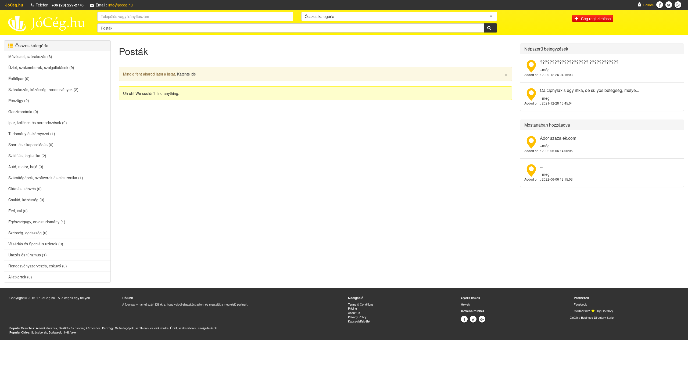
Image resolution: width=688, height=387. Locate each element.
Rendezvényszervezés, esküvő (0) (37, 265)
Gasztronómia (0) (23, 111)
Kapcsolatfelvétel (359, 321)
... (541, 166)
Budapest (55, 332)
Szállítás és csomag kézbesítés (80, 328)
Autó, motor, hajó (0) (25, 166)
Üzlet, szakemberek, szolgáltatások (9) (41, 67)
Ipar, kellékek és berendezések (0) (37, 122)
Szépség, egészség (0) (28, 232)
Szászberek (39, 332)
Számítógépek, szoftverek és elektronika (142, 328)
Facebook (580, 304)
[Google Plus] (678, 5)
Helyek (465, 304)
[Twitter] (669, 5)
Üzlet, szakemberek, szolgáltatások (193, 328)
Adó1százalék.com (558, 138)
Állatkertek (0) (20, 277)
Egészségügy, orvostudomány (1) (36, 221)
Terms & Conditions (361, 304)
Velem (74, 332)
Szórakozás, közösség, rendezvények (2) (43, 89)
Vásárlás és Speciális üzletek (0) (35, 243)
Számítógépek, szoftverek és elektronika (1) (45, 177)
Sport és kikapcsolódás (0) (30, 144)
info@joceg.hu (120, 5)
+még (545, 69)
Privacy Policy (357, 317)
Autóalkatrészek (46, 328)
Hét (66, 332)
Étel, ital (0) (18, 210)
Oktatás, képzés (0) (25, 188)
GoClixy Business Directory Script (592, 317)
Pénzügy (107, 328)
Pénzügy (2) (18, 100)
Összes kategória (31, 45)
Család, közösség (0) (26, 199)
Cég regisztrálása (596, 18)
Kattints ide (186, 74)
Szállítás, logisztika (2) (27, 155)
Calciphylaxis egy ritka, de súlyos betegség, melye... (589, 90)
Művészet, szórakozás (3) (30, 56)
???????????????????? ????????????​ (579, 62)
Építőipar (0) (19, 78)
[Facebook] (660, 5)
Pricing (352, 308)
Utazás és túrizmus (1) (27, 254)
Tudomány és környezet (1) (31, 133)
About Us (354, 312)
